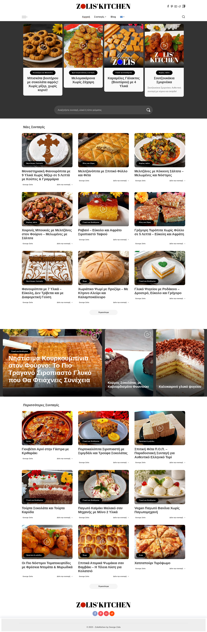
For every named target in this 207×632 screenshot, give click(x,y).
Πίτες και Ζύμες (89, 163)
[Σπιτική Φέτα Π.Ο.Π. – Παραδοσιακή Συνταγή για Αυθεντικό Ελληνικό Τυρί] (159, 428)
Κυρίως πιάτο (164, 72)
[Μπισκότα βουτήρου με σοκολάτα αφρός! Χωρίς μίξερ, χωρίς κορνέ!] (42, 46)
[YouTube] (175, 6)
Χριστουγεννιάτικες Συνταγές (83, 72)
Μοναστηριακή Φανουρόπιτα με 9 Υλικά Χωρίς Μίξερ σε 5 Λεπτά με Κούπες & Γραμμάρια (46, 175)
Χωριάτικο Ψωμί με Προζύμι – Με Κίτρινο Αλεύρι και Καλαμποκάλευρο (103, 293)
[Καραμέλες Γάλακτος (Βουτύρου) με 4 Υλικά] (123, 46)
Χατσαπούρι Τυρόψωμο (152, 563)
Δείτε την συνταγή (63, 184)
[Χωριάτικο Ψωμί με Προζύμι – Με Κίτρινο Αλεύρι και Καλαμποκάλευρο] (103, 268)
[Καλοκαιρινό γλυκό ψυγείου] (180, 363)
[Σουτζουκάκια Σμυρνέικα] (164, 46)
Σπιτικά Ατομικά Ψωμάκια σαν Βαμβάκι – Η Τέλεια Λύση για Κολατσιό (101, 567)
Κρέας (28, 441)
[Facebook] (168, 6)
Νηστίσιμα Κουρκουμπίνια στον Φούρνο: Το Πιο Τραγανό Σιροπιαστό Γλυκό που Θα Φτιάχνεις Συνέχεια (49, 369)
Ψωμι (85, 281)
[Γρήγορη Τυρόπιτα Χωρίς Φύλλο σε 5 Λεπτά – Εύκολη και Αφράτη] (159, 209)
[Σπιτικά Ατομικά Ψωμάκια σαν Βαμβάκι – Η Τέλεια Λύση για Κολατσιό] (103, 542)
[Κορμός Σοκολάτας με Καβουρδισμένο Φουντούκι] (129, 363)
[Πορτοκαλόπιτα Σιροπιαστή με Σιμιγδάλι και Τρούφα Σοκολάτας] (103, 428)
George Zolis (28, 184)
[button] (102, 103)
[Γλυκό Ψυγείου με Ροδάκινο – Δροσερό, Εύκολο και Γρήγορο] (159, 268)
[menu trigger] (26, 17)
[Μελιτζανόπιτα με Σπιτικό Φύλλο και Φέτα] (103, 150)
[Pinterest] (172, 6)
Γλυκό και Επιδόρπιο (123, 72)
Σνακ (141, 555)
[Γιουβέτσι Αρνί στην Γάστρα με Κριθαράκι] (47, 428)
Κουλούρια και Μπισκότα (43, 72)
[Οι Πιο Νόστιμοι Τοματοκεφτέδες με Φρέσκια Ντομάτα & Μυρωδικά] (47, 542)
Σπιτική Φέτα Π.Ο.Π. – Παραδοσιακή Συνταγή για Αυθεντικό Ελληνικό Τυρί (154, 453)
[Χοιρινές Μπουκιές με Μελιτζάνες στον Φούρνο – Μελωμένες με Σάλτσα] (47, 209)
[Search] (183, 17)
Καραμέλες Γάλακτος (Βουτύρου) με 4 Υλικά (124, 82)
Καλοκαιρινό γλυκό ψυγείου (180, 386)
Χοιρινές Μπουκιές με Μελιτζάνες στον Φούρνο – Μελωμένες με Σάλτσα (47, 234)
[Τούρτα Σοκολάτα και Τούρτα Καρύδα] (47, 487)
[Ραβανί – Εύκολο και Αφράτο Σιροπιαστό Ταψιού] (103, 209)
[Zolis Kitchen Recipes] (103, 6)
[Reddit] (179, 6)
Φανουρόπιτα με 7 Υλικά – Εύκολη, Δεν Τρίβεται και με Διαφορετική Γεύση (43, 293)
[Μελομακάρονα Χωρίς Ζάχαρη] (83, 46)
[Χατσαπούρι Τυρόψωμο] (159, 542)
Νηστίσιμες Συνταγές (34, 163)
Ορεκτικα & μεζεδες (146, 441)
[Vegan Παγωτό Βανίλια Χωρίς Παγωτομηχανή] (159, 487)
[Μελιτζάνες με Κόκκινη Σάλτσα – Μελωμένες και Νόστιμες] (159, 150)
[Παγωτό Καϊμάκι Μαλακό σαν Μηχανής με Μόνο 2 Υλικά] (103, 487)
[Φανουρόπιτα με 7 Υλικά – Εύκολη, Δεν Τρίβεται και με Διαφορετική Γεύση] (47, 268)
